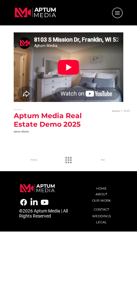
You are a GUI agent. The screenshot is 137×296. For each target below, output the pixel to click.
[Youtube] (44, 202)
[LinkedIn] (34, 202)
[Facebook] (23, 202)
